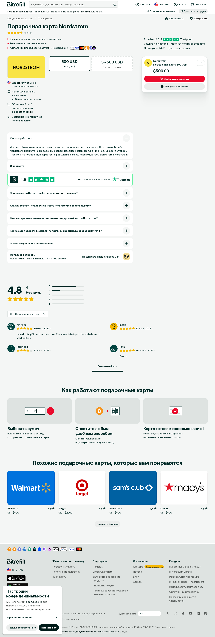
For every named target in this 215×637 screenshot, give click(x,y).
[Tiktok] (183, 613)
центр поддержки (56, 258)
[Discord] (206, 613)
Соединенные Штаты (20, 18)
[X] (168, 614)
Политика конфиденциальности (75, 631)
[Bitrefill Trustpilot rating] (41, 179)
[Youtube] (190, 613)
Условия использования (106, 631)
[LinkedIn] (198, 613)
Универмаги (45, 18)
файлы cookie (34, 601)
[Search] (115, 4)
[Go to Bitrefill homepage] (16, 4)
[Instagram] (175, 613)
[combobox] (71, 4)
